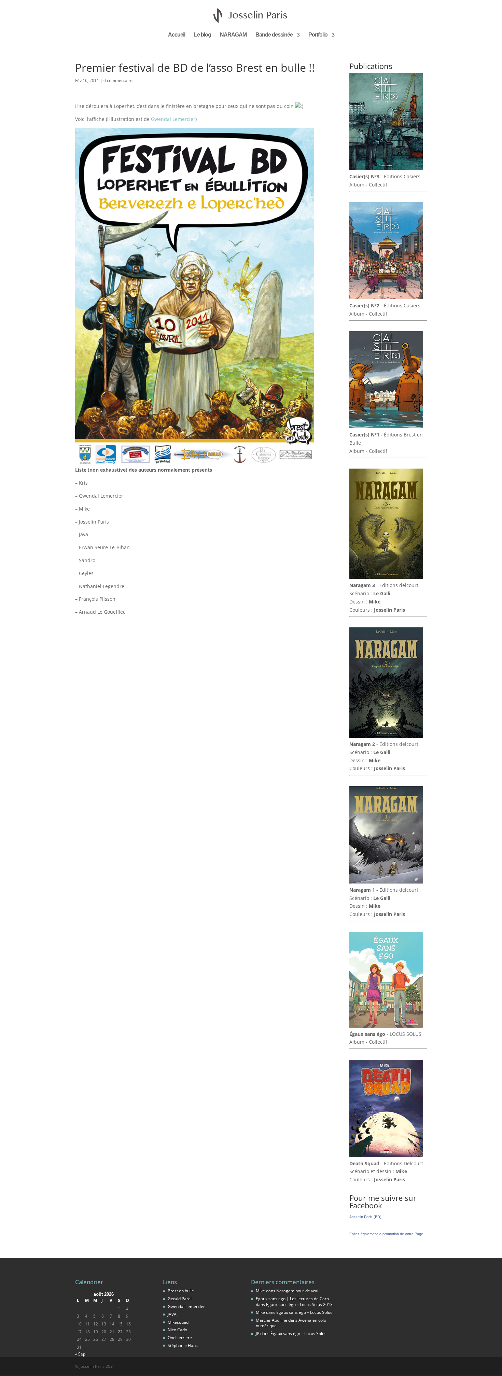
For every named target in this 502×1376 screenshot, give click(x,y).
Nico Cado (177, 1330)
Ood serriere (180, 1337)
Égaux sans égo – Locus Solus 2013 (299, 1304)
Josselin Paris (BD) (365, 1217)
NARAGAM (233, 35)
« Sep (80, 1354)
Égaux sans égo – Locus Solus (304, 1312)
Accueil (176, 35)
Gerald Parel (180, 1299)
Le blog (202, 35)
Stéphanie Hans (183, 1345)
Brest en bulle (181, 1291)
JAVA (172, 1314)
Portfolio (317, 35)
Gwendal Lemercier (173, 119)
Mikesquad (178, 1322)
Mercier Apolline (271, 1320)
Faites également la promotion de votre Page (386, 1234)
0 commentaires (119, 80)
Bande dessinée (274, 35)
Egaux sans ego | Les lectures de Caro (292, 1299)
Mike (260, 1291)
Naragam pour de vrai (297, 1291)
